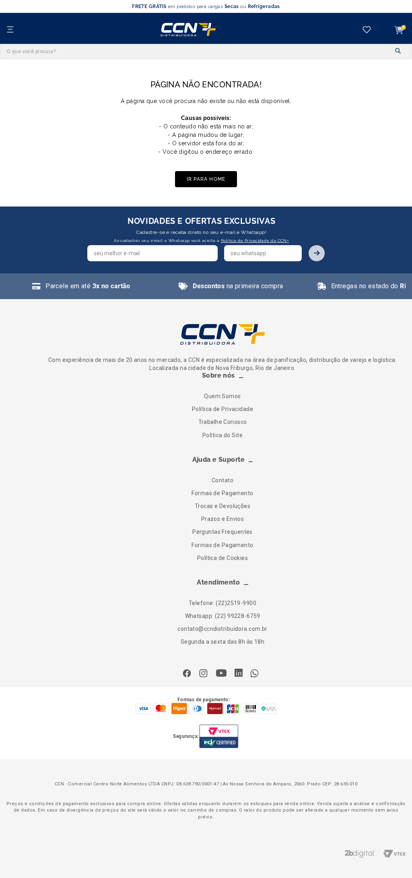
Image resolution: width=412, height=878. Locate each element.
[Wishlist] (368, 30)
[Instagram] (203, 674)
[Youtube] (221, 674)
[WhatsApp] (254, 674)
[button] (222, 379)
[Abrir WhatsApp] (392, 857)
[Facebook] (188, 674)
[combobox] (206, 51)
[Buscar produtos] (398, 51)
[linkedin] (238, 673)
